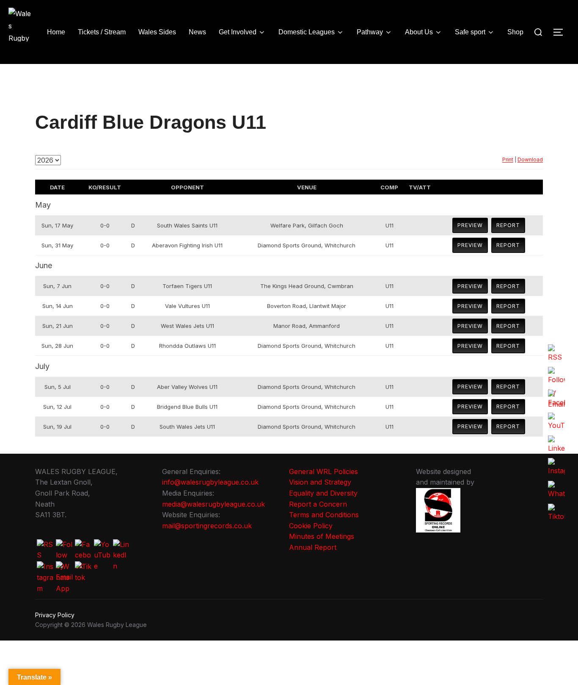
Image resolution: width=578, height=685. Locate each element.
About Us (419, 32)
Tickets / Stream (102, 32)
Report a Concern (318, 504)
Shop (515, 32)
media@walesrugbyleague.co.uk (213, 504)
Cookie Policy (311, 525)
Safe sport (470, 32)
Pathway (370, 32)
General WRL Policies (323, 471)
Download (530, 159)
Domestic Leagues (306, 32)
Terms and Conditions (324, 514)
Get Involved (237, 32)
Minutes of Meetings (321, 536)
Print (507, 159)
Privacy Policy (54, 614)
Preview (470, 225)
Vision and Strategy (320, 482)
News (197, 32)
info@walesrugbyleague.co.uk (210, 482)
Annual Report (312, 547)
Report (508, 225)
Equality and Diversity (323, 493)
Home (56, 32)
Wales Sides (157, 32)
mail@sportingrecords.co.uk (207, 525)
